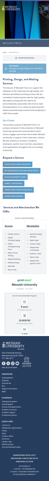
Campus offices (7, 436)
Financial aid (6, 383)
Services (9, 225)
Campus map (7, 441)
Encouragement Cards (15, 177)
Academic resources (9, 410)
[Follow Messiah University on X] (8, 363)
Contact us (6, 425)
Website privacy (7, 444)
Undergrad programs (9, 401)
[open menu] (46, 8)
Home (5, 52)
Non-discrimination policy (11, 447)
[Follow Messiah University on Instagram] (13, 363)
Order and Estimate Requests (18, 190)
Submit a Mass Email (14, 183)
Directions (5, 439)
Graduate (5, 380)
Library (4, 430)
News (4, 433)
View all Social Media (9, 367)
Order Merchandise (14, 196)
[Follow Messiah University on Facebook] (3, 363)
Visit (3, 386)
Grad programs (7, 404)
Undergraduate (7, 378)
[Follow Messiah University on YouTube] (17, 363)
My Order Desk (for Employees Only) (22, 171)
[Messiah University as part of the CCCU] (26, 362)
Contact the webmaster (24, 469)
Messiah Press (14, 52)
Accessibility (24, 466)
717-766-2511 (7, 358)
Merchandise (33, 225)
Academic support (8, 412)
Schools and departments (11, 407)
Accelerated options (9, 415)
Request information (9, 389)
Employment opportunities (12, 428)
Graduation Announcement (18, 164)
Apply (4, 391)
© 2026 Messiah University (24, 474)
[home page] (25, 8)
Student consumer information (24, 472)
